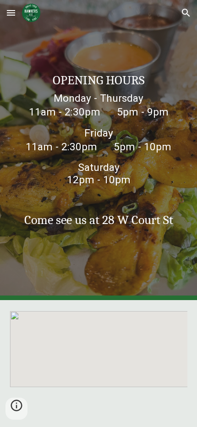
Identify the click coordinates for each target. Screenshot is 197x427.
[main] (99, 136)
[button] (11, 12)
